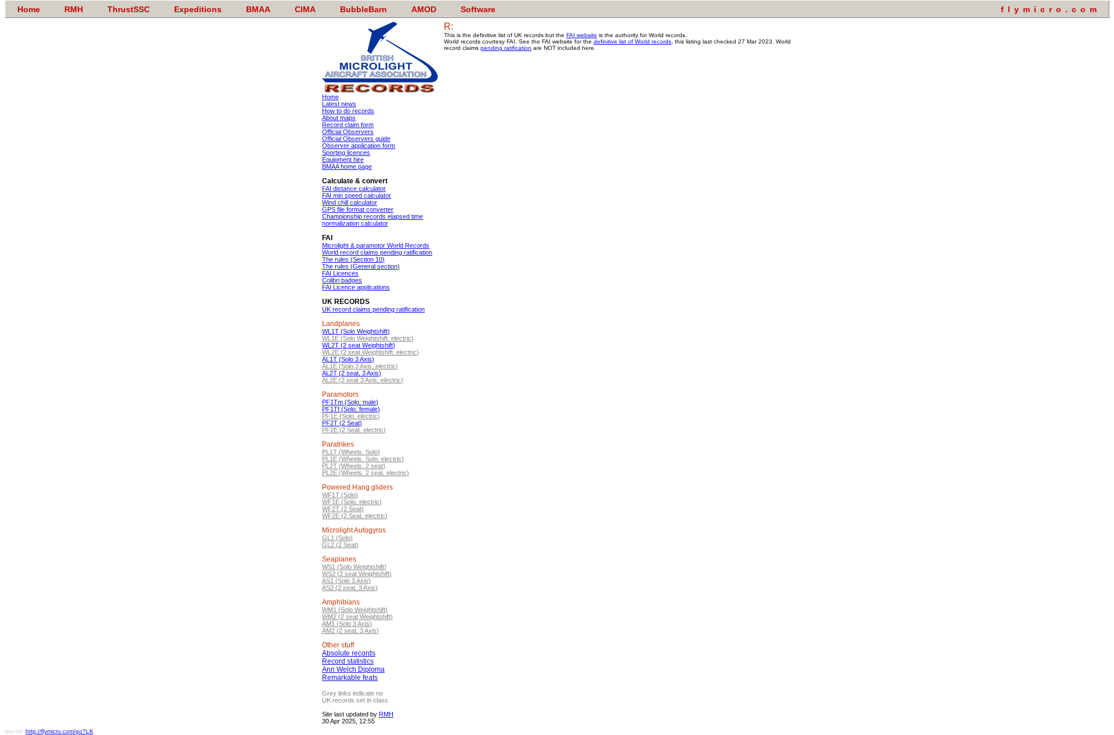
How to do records (348, 110)
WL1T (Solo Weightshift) (356, 331)
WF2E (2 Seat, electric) (355, 515)
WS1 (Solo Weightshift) (354, 566)
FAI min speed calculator (356, 195)
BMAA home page (347, 166)
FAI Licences (340, 273)
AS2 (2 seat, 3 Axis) (350, 587)
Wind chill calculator (349, 202)
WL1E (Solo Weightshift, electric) (368, 338)
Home (330, 96)
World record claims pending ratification (377, 252)
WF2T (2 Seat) (343, 508)
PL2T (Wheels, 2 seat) (353, 465)
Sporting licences (346, 152)
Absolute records (348, 653)
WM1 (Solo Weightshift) (355, 609)
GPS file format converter (357, 209)
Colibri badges (342, 280)
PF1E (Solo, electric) (351, 415)
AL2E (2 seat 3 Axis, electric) (362, 379)
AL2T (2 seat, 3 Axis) (351, 373)
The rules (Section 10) (353, 259)
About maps (339, 117)
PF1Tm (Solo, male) (350, 402)
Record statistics (348, 661)
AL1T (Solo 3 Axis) (348, 359)
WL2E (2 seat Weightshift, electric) (370, 352)
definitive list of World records (632, 41)
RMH (386, 714)
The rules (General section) (361, 266)
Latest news (339, 103)
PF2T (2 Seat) (342, 422)
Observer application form (358, 145)
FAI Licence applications (356, 287)
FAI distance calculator (354, 188)
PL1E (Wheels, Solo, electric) (363, 458)
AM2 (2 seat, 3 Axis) (350, 630)
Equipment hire (343, 159)
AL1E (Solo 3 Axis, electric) (360, 366)
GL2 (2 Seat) (340, 544)
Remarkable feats (350, 678)
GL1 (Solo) (337, 537)
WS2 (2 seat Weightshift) (357, 573)
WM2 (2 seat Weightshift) (357, 616)
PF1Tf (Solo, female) (351, 408)
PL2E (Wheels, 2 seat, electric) (365, 472)
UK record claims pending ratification (373, 309)
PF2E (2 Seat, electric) (354, 429)
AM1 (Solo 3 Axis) (347, 623)
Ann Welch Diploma (353, 669)
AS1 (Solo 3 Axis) (346, 580)
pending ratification (505, 48)
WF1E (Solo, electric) (352, 501)
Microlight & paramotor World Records (375, 245)
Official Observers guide (356, 138)
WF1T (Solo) (340, 494)
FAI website (581, 35)
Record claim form (348, 124)
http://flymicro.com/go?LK (59, 731)
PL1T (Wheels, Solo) (351, 451)
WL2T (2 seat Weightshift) (358, 345)
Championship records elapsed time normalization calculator (372, 220)
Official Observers (348, 131)
